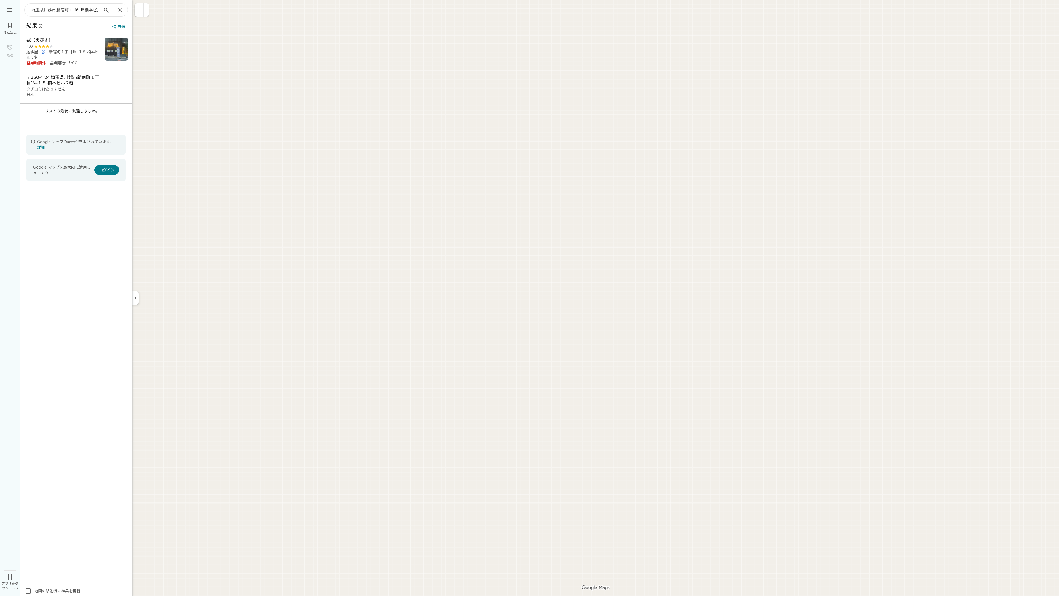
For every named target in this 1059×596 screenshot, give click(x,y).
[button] (139, 10)
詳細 (41, 147)
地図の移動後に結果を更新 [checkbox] (53, 591)
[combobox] (64, 10)
